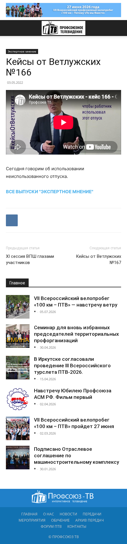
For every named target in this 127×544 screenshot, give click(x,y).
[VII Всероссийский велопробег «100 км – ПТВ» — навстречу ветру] (18, 307)
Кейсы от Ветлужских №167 (98, 259)
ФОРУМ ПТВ (51, 526)
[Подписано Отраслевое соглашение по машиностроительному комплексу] (18, 457)
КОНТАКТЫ (76, 526)
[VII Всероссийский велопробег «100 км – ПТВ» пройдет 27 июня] (18, 428)
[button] (10, 28)
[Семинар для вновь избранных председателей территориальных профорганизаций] (18, 336)
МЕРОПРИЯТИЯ (32, 520)
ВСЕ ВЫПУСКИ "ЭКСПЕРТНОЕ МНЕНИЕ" (49, 191)
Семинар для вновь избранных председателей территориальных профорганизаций (76, 334)
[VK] (12, 220)
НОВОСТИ (68, 514)
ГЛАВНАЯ (29, 514)
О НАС (48, 514)
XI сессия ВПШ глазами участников (30, 259)
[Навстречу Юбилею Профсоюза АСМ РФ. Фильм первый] (18, 399)
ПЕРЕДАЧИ (92, 514)
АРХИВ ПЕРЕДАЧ (89, 520)
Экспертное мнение (22, 51)
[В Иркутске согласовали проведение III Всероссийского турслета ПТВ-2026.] (18, 367)
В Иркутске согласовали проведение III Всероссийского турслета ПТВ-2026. (72, 365)
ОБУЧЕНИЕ (60, 520)
